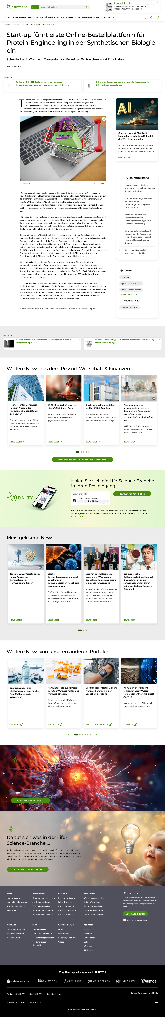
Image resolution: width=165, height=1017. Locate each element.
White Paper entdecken (94, 898)
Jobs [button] (77, 17)
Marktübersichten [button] (49, 17)
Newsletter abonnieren (132, 493)
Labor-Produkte (65, 902)
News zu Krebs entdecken (30, 800)
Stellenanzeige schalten (43, 937)
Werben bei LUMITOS (16, 994)
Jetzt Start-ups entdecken (27, 869)
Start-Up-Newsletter (16, 906)
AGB (23, 1002)
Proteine (47, 105)
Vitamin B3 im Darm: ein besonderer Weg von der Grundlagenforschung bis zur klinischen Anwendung (138, 219)
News (86, 929)
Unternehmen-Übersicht (43, 914)
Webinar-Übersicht (15, 937)
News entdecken (14, 898)
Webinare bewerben (15, 933)
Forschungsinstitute (67, 937)
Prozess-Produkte (66, 906)
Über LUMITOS (35, 994)
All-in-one (88, 950)
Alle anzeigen (130, 294)
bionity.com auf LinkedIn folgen (136, 920)
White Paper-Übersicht (94, 914)
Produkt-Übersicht (66, 914)
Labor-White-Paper (92, 902)
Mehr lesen (77, 516)
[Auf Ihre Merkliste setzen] (138, 17)
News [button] (8, 17)
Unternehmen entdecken (43, 898)
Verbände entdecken (41, 906)
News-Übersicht (14, 910)
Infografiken (63, 933)
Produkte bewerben (67, 910)
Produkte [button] (33, 17)
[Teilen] (145, 17)
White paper (89, 937)
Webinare (88, 946)
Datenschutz (35, 1002)
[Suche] (87, 7)
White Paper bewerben (94, 910)
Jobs (86, 942)
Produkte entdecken (67, 898)
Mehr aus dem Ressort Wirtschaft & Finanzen (82, 459)
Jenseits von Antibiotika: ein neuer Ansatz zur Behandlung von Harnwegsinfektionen (140, 188)
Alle (34, 7)
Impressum (12, 1002)
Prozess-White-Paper (93, 906)
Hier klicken (93, 501)
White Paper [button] (67, 17)
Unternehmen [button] (19, 17)
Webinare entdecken (16, 929)
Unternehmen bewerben (43, 910)
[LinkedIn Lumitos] (156, 1002)
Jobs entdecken (39, 929)
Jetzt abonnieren (135, 913)
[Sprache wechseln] (151, 17)
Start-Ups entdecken (41, 902)
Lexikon (61, 929)
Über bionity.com (53, 994)
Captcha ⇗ (104, 504)
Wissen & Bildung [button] (90, 17)
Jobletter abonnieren (42, 933)
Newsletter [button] (107, 17)
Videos (61, 942)
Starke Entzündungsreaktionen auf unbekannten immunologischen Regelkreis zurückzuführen (139, 203)
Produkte (88, 933)
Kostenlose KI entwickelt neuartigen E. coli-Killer (136, 251)
